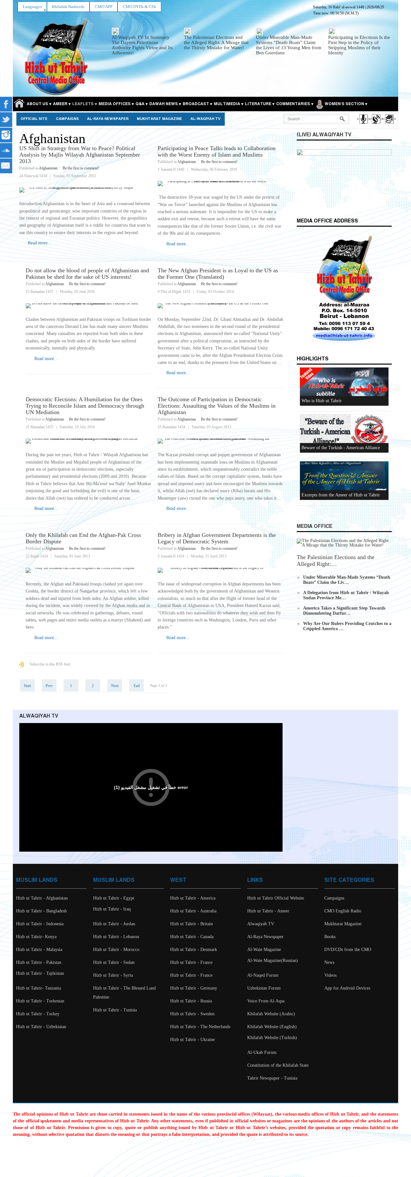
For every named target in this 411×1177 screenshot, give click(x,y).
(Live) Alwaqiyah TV (324, 135)
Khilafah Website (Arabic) (271, 1013)
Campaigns (67, 119)
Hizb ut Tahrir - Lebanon (116, 936)
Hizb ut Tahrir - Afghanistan (42, 898)
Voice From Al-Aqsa (265, 1001)
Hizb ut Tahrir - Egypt (113, 898)
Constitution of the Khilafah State (278, 1065)
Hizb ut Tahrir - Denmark (193, 949)
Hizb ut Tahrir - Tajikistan (40, 973)
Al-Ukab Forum (261, 1052)
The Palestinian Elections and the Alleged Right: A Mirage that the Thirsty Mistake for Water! (216, 42)
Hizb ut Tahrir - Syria (113, 975)
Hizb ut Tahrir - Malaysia (39, 949)
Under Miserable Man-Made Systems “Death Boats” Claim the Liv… (346, 580)
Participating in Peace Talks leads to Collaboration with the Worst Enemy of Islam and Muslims (216, 151)
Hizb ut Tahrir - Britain (191, 923)
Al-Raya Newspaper (107, 119)
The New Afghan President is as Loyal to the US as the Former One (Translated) (218, 273)
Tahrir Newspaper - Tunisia (272, 1078)
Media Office (314, 526)
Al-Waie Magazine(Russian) (272, 960)
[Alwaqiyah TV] (376, 124)
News (329, 962)
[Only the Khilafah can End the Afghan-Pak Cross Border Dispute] (88, 570)
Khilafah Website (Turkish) (272, 1037)
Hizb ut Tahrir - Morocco (116, 949)
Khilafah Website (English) (272, 1026)
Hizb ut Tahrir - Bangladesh (41, 911)
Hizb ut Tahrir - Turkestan (40, 1001)
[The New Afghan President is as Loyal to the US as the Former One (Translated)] (220, 305)
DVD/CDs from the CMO (347, 949)
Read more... (39, 242)
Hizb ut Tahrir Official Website (275, 898)
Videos (330, 975)
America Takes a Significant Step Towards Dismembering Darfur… (344, 611)
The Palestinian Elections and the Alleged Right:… (335, 560)
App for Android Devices (347, 988)
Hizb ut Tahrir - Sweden (192, 1013)
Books (330, 936)
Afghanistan (48, 168)
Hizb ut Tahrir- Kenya (36, 936)
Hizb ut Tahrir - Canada (192, 936)
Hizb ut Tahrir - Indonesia (40, 923)
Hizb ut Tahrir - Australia (193, 911)
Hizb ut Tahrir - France (191, 962)
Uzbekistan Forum (264, 988)
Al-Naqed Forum (262, 975)
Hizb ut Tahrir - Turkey (37, 1013)
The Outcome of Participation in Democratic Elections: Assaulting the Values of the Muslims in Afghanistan (216, 405)
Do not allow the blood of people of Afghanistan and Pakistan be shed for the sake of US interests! (87, 273)
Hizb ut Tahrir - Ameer (268, 911)
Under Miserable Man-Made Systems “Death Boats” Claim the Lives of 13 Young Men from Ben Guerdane (288, 45)
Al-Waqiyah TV (205, 119)
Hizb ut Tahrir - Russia (191, 1001)
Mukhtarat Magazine (159, 119)
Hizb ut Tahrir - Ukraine (192, 1039)
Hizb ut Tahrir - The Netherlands (200, 1026)
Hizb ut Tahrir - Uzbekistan (41, 1026)
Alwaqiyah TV (260, 923)
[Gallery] (389, 124)
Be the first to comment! (81, 168)
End (137, 686)
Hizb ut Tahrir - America (192, 898)
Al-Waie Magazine (264, 949)
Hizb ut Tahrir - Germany (193, 988)
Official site (34, 119)
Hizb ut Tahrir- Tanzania (38, 988)
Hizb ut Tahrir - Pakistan (38, 962)
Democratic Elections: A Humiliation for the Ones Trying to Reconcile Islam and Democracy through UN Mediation (85, 405)
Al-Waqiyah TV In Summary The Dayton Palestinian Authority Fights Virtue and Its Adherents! (142, 45)
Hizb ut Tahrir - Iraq (112, 909)
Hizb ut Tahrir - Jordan (114, 923)
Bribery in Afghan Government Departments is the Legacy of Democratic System (217, 538)
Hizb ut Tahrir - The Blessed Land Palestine (124, 993)
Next (114, 686)
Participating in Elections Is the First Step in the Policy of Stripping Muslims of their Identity (359, 45)
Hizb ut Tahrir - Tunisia (115, 1010)
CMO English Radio (342, 911)
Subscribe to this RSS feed (50, 664)
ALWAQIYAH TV (38, 716)
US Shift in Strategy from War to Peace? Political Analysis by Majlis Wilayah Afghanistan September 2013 (79, 154)
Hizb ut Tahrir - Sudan (114, 962)
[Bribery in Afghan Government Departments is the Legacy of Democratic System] (220, 570)
